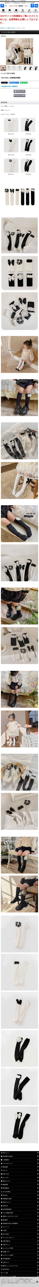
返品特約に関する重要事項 (10, 86)
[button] (2, 5)
